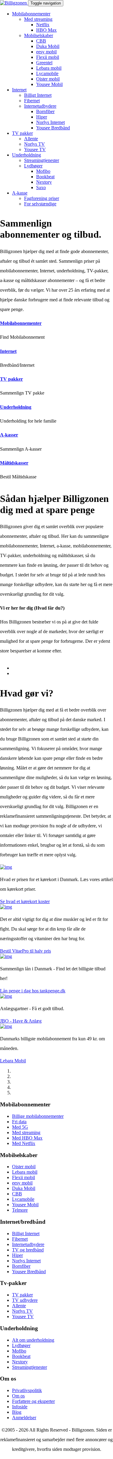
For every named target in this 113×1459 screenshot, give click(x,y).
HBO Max (46, 30)
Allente (31, 138)
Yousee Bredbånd (53, 127)
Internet (19, 89)
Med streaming (38, 19)
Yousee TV (35, 149)
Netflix (42, 24)
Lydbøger (33, 165)
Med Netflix (23, 1143)
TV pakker (22, 133)
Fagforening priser (41, 198)
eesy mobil (46, 51)
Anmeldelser (24, 1417)
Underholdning (26, 154)
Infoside (19, 1406)
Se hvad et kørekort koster (25, 901)
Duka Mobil (47, 46)
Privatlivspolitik (27, 1390)
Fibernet (32, 100)
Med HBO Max (27, 1137)
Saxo (41, 187)
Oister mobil (48, 78)
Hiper (41, 116)
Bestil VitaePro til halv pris (25, 950)
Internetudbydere (40, 106)
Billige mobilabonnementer (38, 1116)
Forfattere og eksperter (33, 1401)
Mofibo (43, 171)
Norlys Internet (50, 122)
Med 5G (20, 1127)
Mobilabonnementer (31, 13)
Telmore (20, 1210)
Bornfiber (45, 111)
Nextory (44, 182)
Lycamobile (47, 73)
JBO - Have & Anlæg (21, 1020)
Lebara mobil (48, 68)
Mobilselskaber (38, 35)
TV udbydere (25, 1300)
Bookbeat (45, 176)
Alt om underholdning (33, 1340)
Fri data (19, 1121)
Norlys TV (34, 144)
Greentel (44, 62)
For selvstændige (40, 203)
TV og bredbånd (28, 1249)
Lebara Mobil (13, 1060)
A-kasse (19, 192)
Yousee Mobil (49, 84)
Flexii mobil (47, 57)
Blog (16, 1412)
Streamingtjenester (41, 160)
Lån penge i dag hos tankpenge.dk (32, 990)
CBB (41, 40)
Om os (18, 1395)
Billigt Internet (38, 95)
